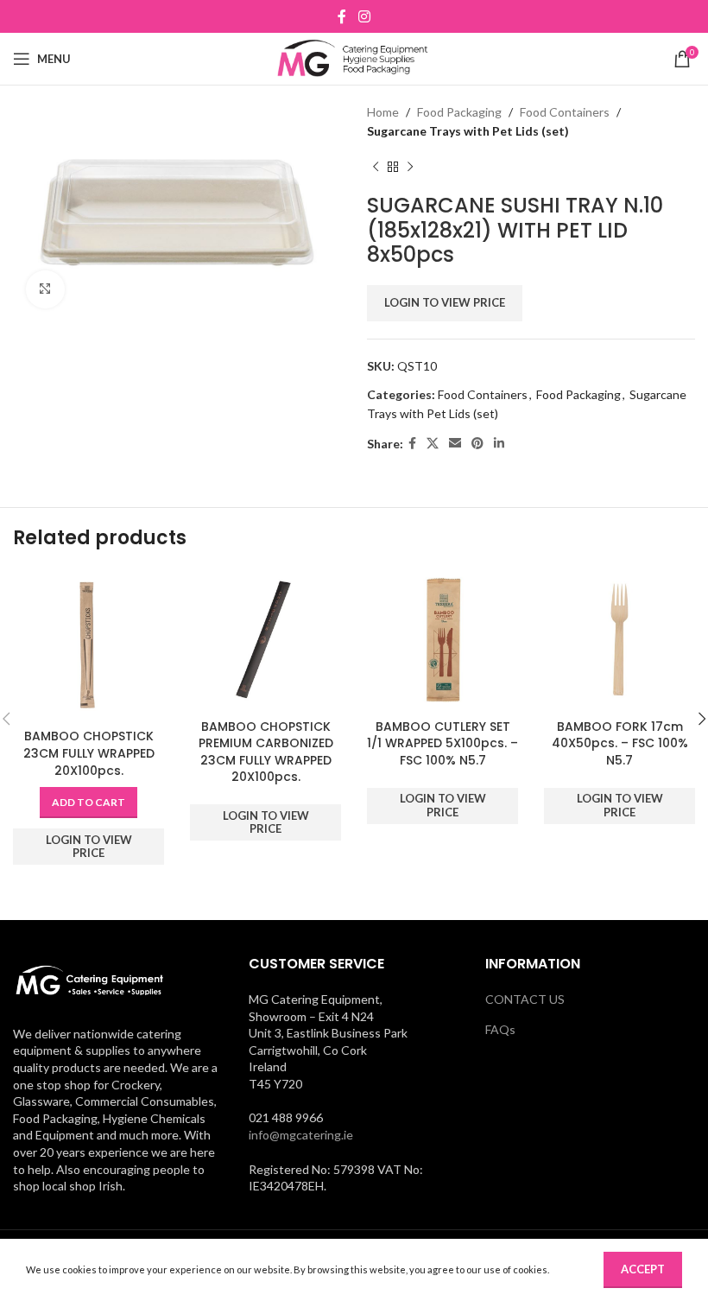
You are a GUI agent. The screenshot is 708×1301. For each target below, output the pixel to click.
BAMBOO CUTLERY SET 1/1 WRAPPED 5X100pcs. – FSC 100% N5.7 (442, 743)
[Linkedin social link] (499, 443)
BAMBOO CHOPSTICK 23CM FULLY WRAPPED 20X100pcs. (89, 752)
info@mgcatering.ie (301, 1134)
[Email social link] (455, 443)
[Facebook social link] (342, 16)
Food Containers (565, 112)
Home (383, 112)
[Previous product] (375, 167)
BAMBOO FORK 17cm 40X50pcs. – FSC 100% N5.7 (620, 743)
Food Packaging (459, 112)
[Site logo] (354, 57)
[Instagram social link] (364, 16)
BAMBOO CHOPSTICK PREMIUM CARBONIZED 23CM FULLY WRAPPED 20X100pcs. (266, 752)
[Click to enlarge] (45, 289)
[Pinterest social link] (477, 443)
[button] (88, 802)
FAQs (500, 1029)
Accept (643, 1269)
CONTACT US (525, 999)
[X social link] (432, 443)
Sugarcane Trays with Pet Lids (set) (468, 131)
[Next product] (410, 167)
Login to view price (444, 302)
